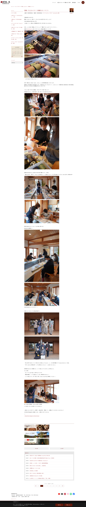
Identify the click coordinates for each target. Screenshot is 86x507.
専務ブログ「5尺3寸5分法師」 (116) (16, 20)
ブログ (78, 2)
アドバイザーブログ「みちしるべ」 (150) (16, 24)
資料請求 (74, 2)
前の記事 (36, 448)
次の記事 (62, 448)
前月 (12, 56)
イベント (54, 2)
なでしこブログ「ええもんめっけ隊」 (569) (17, 42)
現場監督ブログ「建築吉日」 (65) (17, 31)
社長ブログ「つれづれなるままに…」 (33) (16, 16)
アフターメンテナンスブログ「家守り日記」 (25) (17, 38)
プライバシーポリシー (36, 504)
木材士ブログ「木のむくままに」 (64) (17, 34)
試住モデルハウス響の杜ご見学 (64, 2)
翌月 (22, 56)
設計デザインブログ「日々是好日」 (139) (16, 28)
